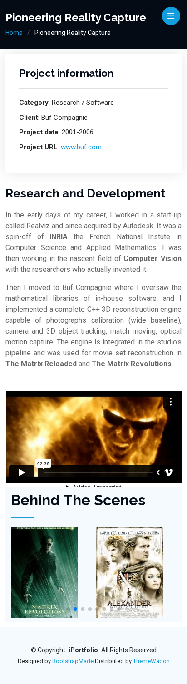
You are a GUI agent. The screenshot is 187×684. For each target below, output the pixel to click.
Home (14, 32)
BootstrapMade (73, 661)
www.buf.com (81, 147)
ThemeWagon (151, 661)
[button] (68, 609)
